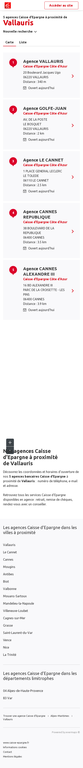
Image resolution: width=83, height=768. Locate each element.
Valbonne (9, 589)
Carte (9, 42)
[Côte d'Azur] (8, 5)
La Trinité (9, 654)
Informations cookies (15, 747)
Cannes (8, 559)
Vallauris (9, 545)
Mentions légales (12, 756)
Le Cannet (10, 552)
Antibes (8, 574)
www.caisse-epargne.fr (16, 742)
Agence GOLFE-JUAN (44, 108)
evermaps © (73, 732)
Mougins (9, 567)
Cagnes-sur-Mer (14, 618)
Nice (6, 647)
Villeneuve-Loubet (15, 610)
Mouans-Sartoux (15, 596)
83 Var (7, 698)
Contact (7, 751)
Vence (7, 640)
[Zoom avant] (10, 442)
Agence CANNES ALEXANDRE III (40, 271)
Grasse (8, 625)
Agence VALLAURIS (43, 61)
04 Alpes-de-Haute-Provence (23, 690)
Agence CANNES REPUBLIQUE (40, 214)
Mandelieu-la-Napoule (18, 603)
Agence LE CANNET (43, 159)
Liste (23, 42)
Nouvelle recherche (18, 31)
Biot (6, 581)
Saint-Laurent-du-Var (18, 632)
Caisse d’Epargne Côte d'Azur (45, 66)
